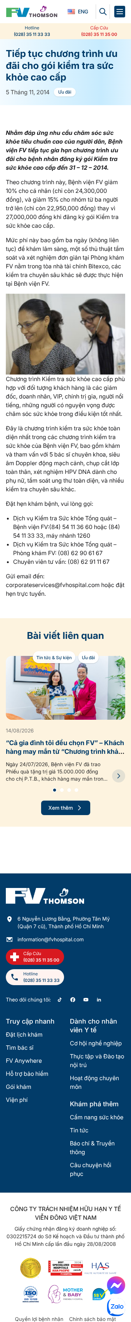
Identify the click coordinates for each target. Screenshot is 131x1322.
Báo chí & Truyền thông (92, 1148)
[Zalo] (116, 1307)
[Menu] (119, 11)
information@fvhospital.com (50, 939)
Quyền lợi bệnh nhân (39, 1319)
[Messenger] (116, 1285)
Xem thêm (60, 808)
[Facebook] (73, 999)
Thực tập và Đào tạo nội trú (97, 1061)
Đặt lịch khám (24, 1034)
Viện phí (17, 1099)
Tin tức (79, 1130)
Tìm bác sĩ (19, 1047)
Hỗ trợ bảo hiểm (27, 1073)
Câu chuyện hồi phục (90, 1169)
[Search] (103, 11)
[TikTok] (60, 999)
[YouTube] (86, 999)
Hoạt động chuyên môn (94, 1082)
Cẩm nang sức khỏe (96, 1117)
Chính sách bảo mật (92, 1319)
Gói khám (18, 1086)
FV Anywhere (24, 1060)
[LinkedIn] (99, 999)
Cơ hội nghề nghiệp (96, 1043)
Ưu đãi (64, 92)
